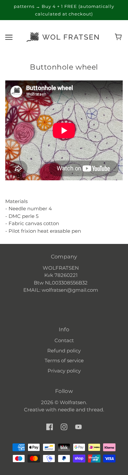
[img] (49, 426)
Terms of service (64, 360)
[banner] (63, 36)
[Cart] (119, 37)
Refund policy (64, 350)
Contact (64, 340)
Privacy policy (64, 371)
